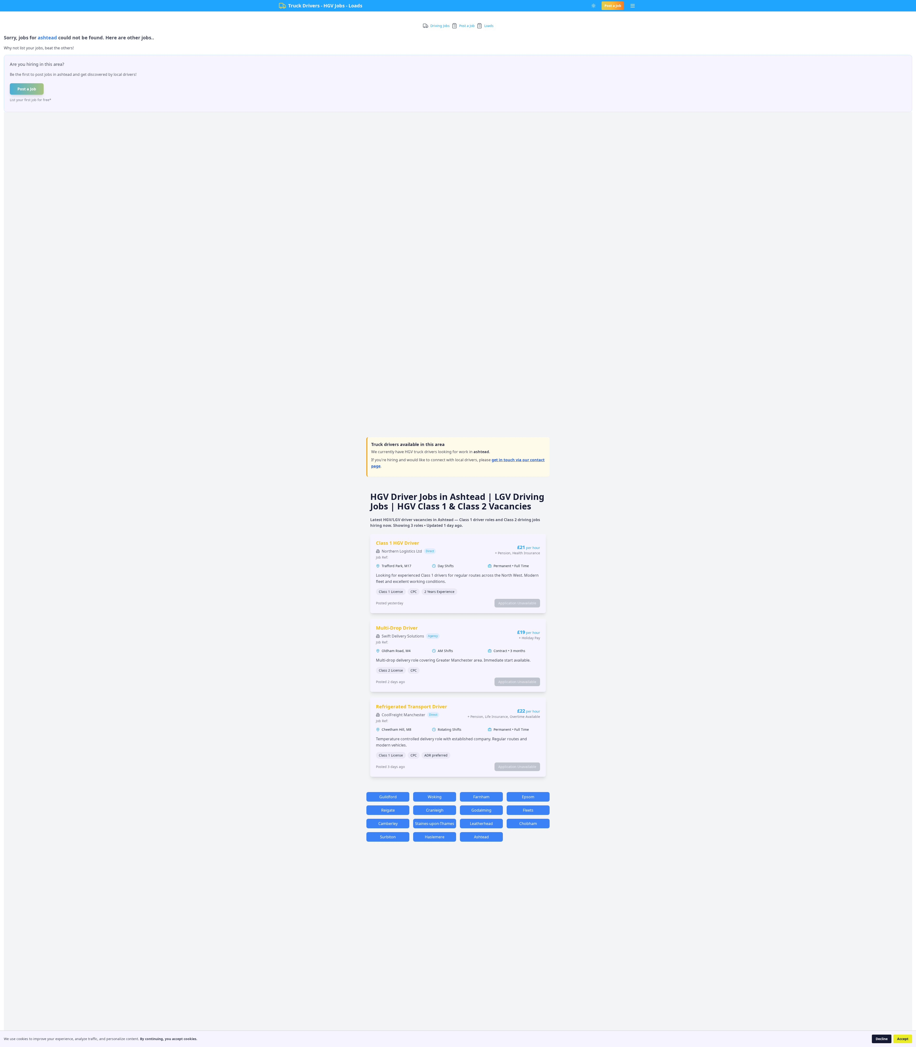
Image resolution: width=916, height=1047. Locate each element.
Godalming (481, 810)
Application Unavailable (517, 603)
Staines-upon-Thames (434, 823)
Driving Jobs (440, 25)
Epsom (528, 796)
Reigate (388, 810)
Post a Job (612, 5)
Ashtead (481, 837)
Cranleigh (434, 810)
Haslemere (434, 837)
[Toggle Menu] (632, 5)
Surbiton (388, 837)
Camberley (388, 823)
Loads (489, 25)
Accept (902, 1039)
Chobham (528, 823)
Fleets (528, 810)
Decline (882, 1039)
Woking (435, 796)
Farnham (481, 796)
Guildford (388, 796)
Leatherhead (481, 823)
